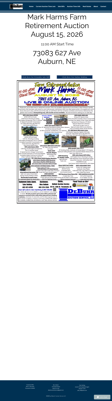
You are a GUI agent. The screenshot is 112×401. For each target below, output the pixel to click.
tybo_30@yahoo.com (82, 390)
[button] (61, 6)
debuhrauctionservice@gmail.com (56, 390)
